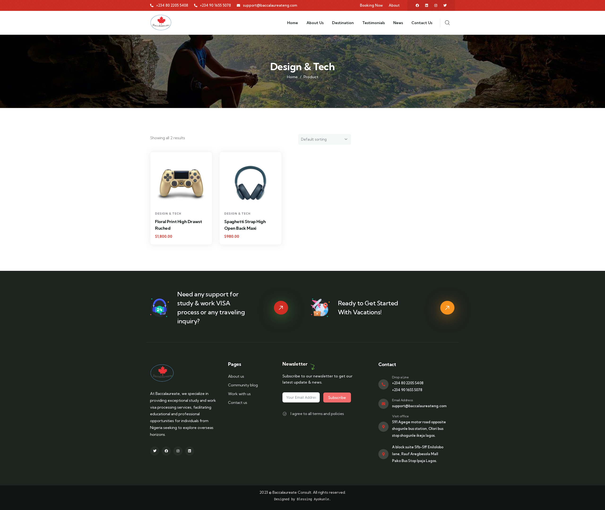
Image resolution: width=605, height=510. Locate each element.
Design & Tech (168, 213)
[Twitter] (445, 5)
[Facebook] (417, 5)
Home (292, 76)
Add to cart (183, 200)
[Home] (160, 22)
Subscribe (337, 397)
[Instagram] (435, 5)
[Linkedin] (426, 5)
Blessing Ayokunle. (314, 499)
